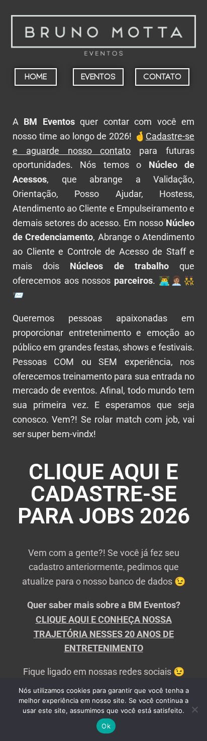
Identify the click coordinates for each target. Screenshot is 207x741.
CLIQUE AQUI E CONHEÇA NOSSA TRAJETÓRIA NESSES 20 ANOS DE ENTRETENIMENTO (104, 634)
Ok (106, 726)
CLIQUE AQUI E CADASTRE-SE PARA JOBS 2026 (104, 494)
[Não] (194, 709)
